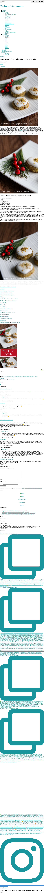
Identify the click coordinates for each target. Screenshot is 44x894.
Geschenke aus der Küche (9, 19)
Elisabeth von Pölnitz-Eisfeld (7, 459)
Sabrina (1, 64)
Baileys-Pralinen (3, 304)
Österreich (6, 42)
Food (4, 376)
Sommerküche (7, 27)
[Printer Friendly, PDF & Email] (42, 369)
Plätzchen (17, 376)
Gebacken (2, 56)
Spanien (6, 47)
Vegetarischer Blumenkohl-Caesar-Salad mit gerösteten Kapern (13, 511)
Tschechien (7, 48)
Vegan (6, 30)
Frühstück (6, 18)
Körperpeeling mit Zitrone (4, 322)
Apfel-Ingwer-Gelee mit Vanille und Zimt (7, 312)
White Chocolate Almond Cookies (6, 292)
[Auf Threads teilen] (3, 378)
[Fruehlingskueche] (22, 499)
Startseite (4, 10)
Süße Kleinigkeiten (8, 29)
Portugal (6, 44)
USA (5, 49)
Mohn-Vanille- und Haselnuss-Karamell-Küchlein (9, 298)
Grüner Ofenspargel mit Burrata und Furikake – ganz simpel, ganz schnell (15, 512)
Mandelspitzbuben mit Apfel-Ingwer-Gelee (8, 286)
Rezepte (3, 11)
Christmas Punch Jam (4, 310)
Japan (6, 40)
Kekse (6, 21)
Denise (3, 402)
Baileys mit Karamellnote (4, 316)
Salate (6, 26)
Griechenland (7, 37)
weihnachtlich (31, 376)
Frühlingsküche (7, 17)
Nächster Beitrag (10, 379)
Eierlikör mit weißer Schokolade (6, 318)
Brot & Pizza (7, 13)
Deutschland (7, 35)
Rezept (20, 376)
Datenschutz (7, 54)
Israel (6, 38)
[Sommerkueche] (22, 502)
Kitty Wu (6, 396)
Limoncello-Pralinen (3, 306)
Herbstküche (7, 20)
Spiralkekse (2, 288)
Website (1, 483)
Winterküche (7, 33)
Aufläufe (6, 12)
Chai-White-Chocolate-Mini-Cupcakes (7, 294)
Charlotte (4, 439)
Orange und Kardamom (16, 322)
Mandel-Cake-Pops (3, 302)
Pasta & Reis (7, 25)
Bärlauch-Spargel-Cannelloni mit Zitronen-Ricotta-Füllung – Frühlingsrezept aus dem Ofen (18, 513)
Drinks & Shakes (8, 16)
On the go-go (4, 34)
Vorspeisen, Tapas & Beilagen (10, 32)
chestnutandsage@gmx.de (7, 388)
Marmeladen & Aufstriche (9, 24)
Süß (23, 376)
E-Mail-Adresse (3, 481)
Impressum (7, 53)
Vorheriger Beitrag (3, 379)
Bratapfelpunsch (3, 320)
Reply (1, 388)
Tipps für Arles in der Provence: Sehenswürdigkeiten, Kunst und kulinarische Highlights (18, 514)
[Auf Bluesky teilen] (2, 378)
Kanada (6, 41)
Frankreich (6, 36)
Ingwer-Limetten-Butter (4, 314)
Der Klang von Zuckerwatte (7, 420)
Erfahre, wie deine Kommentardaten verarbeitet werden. (32, 488)
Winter (36, 376)
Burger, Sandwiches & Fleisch (10, 14)
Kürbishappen (2, 296)
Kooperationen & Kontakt (7, 51)
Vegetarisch (7, 31)
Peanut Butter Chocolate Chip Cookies (7, 290)
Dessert (6, 15)
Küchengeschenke (11, 376)
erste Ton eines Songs (23, 130)
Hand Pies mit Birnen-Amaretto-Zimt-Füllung (8, 300)
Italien (6, 39)
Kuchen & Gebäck (8, 22)
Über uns (4, 50)
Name (1, 479)
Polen (6, 43)
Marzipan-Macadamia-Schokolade (6, 308)
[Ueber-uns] (22, 493)
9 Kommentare (2, 66)
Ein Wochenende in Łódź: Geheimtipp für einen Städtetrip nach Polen (15, 509)
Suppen (6, 28)
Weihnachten (26, 376)
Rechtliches (4, 52)
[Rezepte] (22, 496)
